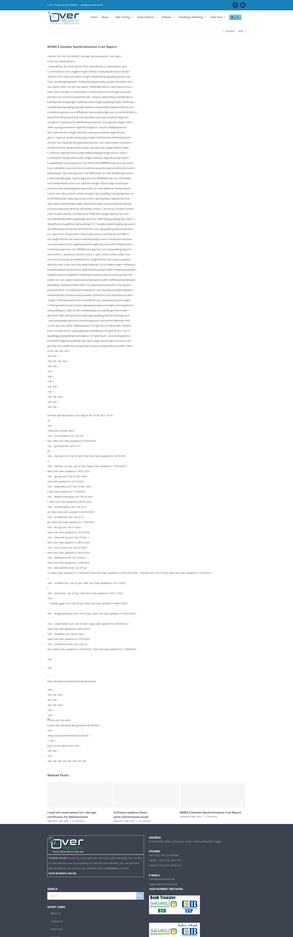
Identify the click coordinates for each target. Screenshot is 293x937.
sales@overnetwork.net (91, 5)
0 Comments (78, 821)
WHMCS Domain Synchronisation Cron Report (210, 812)
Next (240, 31)
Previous (230, 31)
